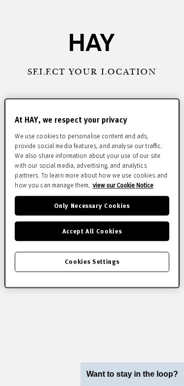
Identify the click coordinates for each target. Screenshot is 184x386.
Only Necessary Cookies (92, 205)
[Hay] (92, 42)
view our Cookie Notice (123, 184)
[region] (91, 193)
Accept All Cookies (92, 231)
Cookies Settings (92, 261)
